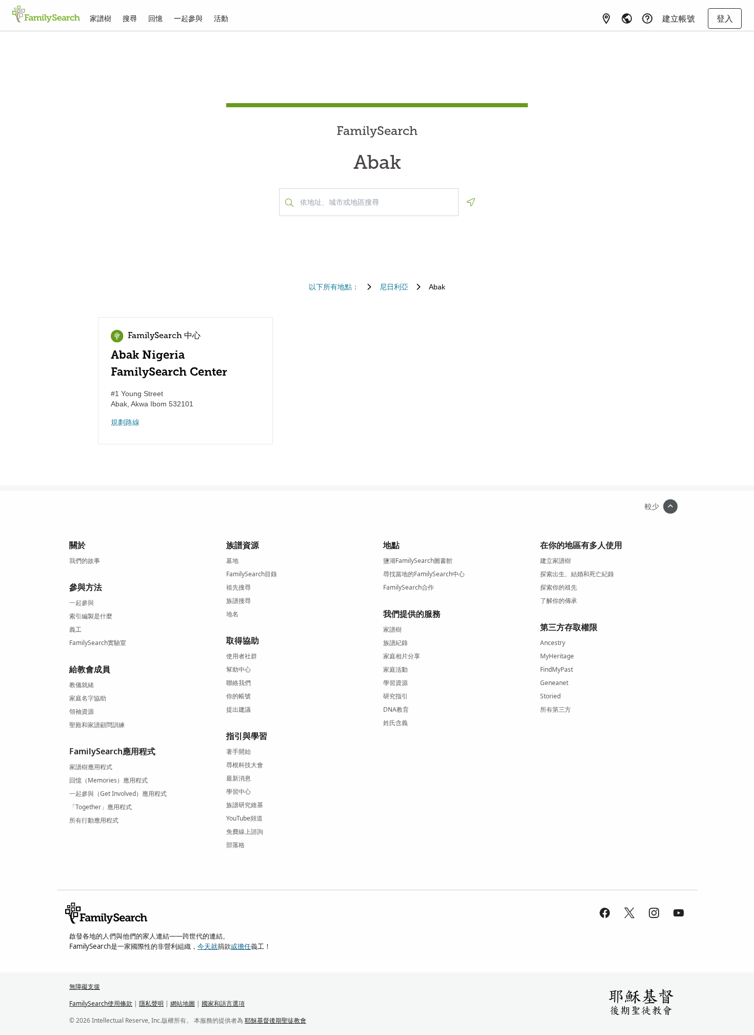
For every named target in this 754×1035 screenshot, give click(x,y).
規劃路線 (125, 422)
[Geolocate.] (471, 202)
